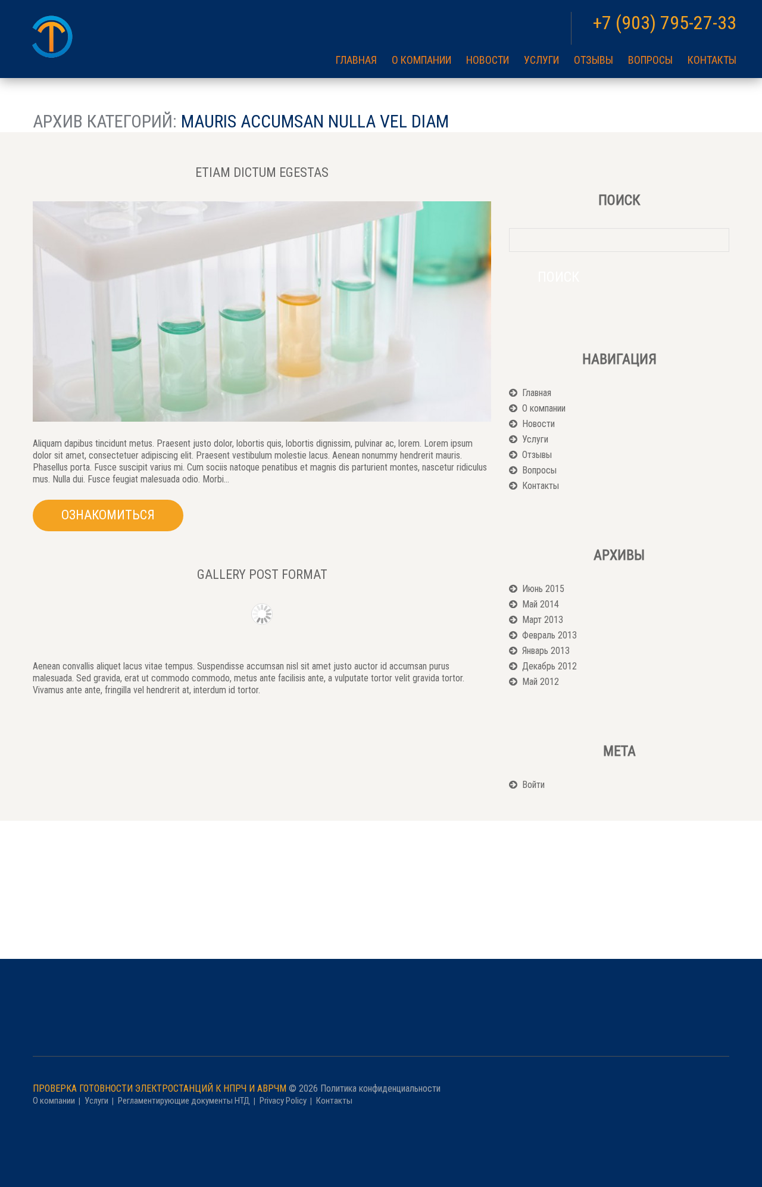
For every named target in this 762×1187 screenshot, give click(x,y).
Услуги (541, 60)
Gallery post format (262, 574)
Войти (533, 784)
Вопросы (650, 60)
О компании (421, 60)
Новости (487, 60)
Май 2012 (540, 681)
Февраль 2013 (549, 635)
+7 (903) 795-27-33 (664, 22)
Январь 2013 (546, 650)
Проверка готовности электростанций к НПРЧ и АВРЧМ (159, 1088)
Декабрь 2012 (549, 666)
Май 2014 (540, 604)
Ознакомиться (108, 514)
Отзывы (593, 60)
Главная (356, 60)
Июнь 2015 (543, 588)
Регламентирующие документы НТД (184, 1100)
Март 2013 (542, 619)
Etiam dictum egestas (262, 172)
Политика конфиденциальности (380, 1088)
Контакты (712, 60)
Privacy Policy (283, 1100)
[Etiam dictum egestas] (262, 311)
